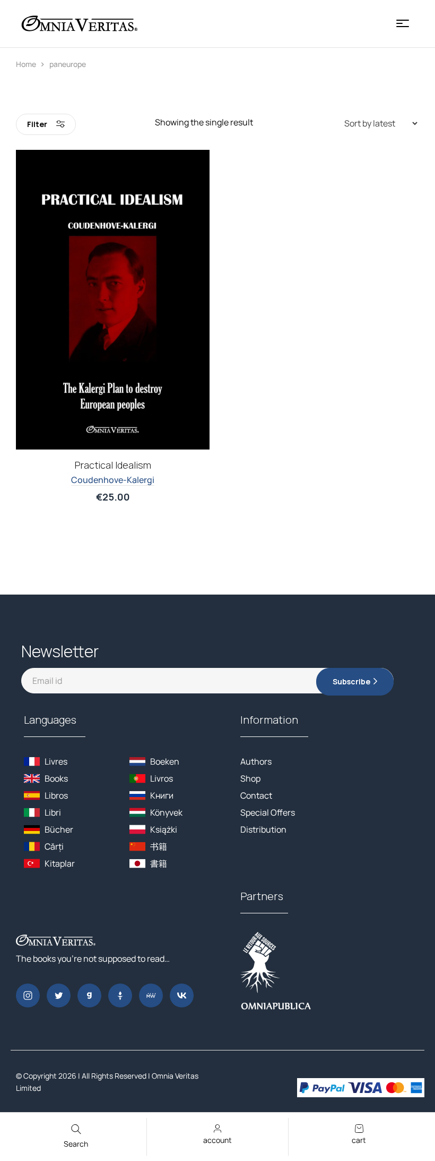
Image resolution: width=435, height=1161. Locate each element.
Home (26, 64)
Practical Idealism (113, 465)
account (217, 1140)
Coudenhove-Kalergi (112, 480)
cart (359, 1140)
